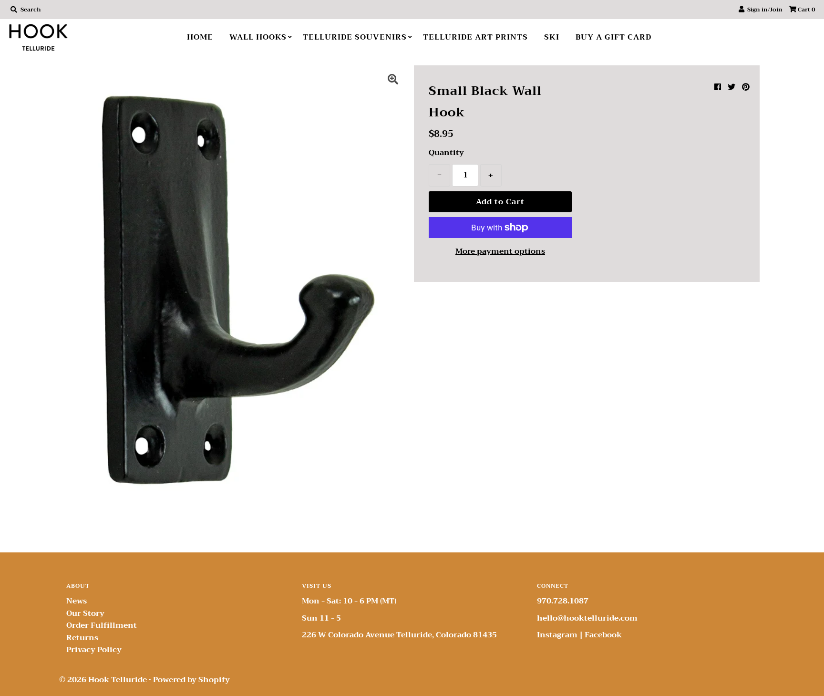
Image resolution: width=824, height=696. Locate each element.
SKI (551, 37)
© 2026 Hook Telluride (103, 679)
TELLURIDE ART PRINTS (475, 37)
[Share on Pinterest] (746, 87)
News (76, 601)
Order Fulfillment (101, 625)
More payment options (500, 252)
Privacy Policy (94, 649)
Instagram (557, 635)
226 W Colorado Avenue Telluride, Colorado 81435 (399, 635)
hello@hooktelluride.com (587, 618)
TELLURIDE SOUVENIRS (355, 37)
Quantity (446, 153)
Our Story (85, 613)
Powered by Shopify (191, 679)
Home (200, 37)
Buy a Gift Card (613, 37)
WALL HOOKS (258, 37)
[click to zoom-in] (392, 80)
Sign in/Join (763, 9)
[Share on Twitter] (731, 87)
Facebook (603, 635)
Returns (82, 637)
